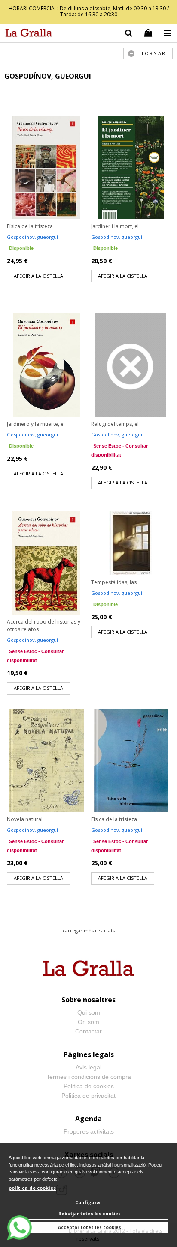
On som (88, 1021)
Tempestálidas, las (114, 582)
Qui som (88, 1012)
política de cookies (32, 1188)
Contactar (88, 1031)
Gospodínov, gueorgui (32, 237)
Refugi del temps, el (115, 424)
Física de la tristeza (30, 226)
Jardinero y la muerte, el (36, 424)
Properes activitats (89, 1131)
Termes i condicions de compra (88, 1076)
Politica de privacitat (88, 1095)
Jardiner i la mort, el (115, 226)
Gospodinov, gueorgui (32, 434)
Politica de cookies (89, 1086)
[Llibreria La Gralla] (26, 34)
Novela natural (25, 819)
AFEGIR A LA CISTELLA (38, 276)
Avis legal (88, 1067)
